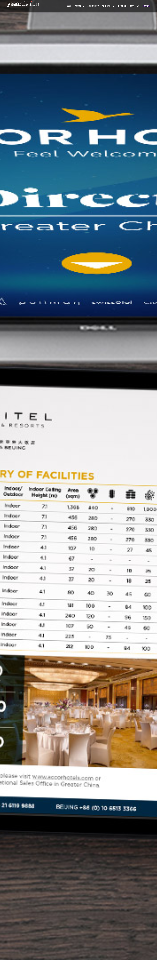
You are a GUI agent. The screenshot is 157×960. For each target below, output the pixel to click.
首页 (69, 6)
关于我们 (106, 6)
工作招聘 (122, 6)
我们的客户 (93, 6)
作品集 (78, 6)
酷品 (132, 6)
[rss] (138, 6)
